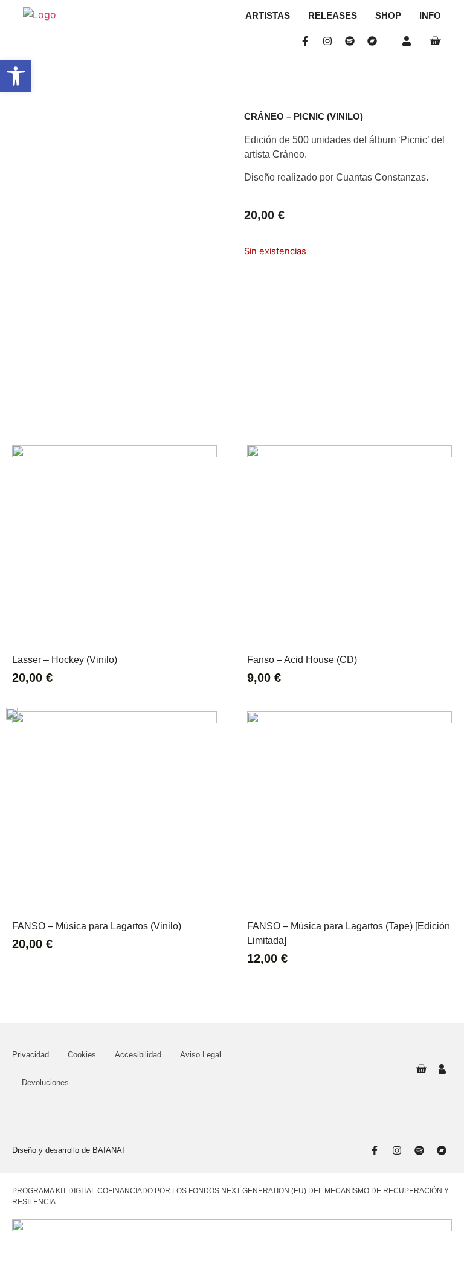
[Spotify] (352, 41)
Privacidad (30, 1054)
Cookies (82, 1054)
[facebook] (307, 41)
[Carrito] (435, 41)
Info (430, 15)
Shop (388, 15)
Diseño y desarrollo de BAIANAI (68, 1150)
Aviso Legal (200, 1054)
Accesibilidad (138, 1054)
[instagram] (330, 41)
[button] (15, 76)
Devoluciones (45, 1082)
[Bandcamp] (374, 41)
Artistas (267, 15)
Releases (332, 15)
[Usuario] (409, 41)
